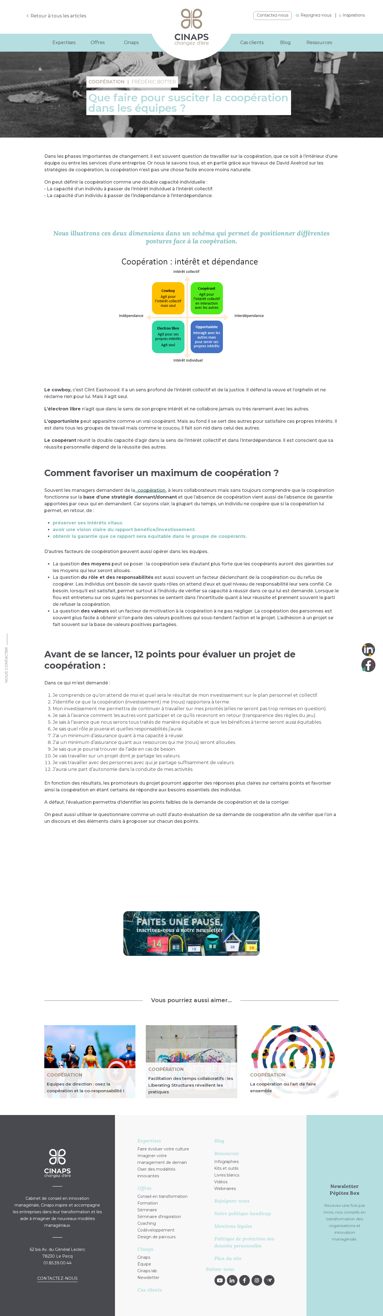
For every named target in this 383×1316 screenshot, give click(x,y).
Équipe (144, 1264)
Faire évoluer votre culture (163, 1149)
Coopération (64, 1075)
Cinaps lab (147, 1270)
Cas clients (252, 42)
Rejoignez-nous (315, 15)
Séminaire (147, 1209)
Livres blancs (226, 1175)
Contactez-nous (272, 15)
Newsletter (148, 1277)
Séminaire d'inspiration (159, 1216)
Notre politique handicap (242, 1213)
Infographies (226, 1161)
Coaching (146, 1223)
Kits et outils (226, 1168)
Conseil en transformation (162, 1196)
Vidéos (220, 1181)
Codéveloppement (155, 1230)
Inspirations (353, 15)
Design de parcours (156, 1236)
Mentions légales (233, 1226)
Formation (147, 1203)
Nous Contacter (6, 665)
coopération (151, 490)
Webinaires (225, 1188)
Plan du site (227, 1258)
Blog (285, 42)
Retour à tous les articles (58, 16)
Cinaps (143, 1257)
